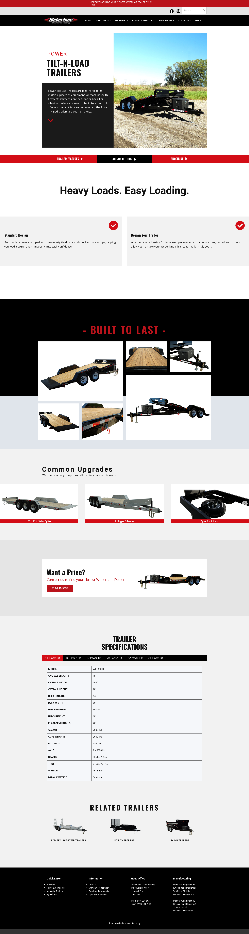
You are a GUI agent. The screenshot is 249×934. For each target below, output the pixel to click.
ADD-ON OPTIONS (123, 159)
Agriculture (52, 894)
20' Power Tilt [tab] (114, 657)
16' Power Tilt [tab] (73, 657)
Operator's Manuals (98, 894)
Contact (92, 884)
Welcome (51, 884)
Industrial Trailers (55, 891)
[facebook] (172, 11)
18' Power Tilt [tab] (93, 657)
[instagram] (178, 11)
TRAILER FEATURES (68, 159)
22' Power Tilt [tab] (135, 657)
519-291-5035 (60, 588)
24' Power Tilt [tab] (155, 657)
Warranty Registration (99, 887)
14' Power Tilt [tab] (52, 657)
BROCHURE (178, 159)
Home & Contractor (56, 887)
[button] (4, 503)
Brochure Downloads (99, 891)
